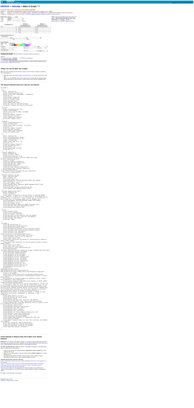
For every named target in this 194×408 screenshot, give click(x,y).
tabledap (16, 6)
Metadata (34, 14)
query (43, 361)
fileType (38, 361)
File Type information (27, 58)
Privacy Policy (10, 380)
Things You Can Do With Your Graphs (14, 69)
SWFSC (188, 2)
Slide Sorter (19, 78)
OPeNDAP (31, 343)
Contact (16, 380)
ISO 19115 (28, 14)
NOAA (181, 2)
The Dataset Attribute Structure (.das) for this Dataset (20, 85)
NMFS (184, 2)
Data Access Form (55, 14)
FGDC (23, 14)
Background (40, 14)
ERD (191, 2)
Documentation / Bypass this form (9, 62)
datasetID (33, 361)
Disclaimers (3, 380)
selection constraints (24, 344)
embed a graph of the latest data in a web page (26, 75)
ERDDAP (5, 6)
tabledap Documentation (16, 373)
